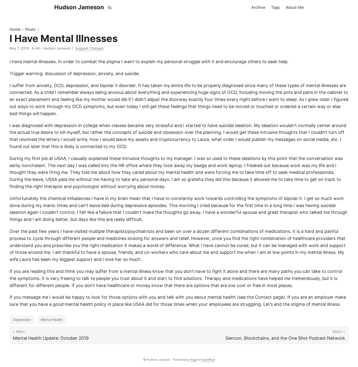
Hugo (193, 359)
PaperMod (208, 359)
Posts (30, 29)
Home (14, 29)
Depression (22, 319)
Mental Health (52, 319)
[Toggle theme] (109, 7)
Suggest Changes (89, 48)
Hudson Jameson (79, 7)
